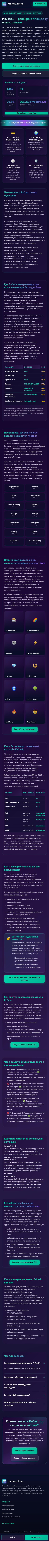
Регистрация (40, 4)
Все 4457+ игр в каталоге (24, 729)
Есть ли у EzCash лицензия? (17, 1395)
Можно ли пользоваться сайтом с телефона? (20, 1403)
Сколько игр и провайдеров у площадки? (17, 1386)
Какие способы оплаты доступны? (20, 1377)
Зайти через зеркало (24, 1451)
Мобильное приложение (11, 1517)
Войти (12, 1537)
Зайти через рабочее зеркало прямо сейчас (24, 978)
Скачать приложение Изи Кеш (24, 1262)
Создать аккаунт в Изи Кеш (24, 1045)
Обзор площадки (8, 1506)
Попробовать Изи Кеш (27, 113)
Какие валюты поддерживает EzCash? (22, 1363)
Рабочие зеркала (8, 1509)
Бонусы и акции (7, 1513)
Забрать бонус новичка (24, 1458)
